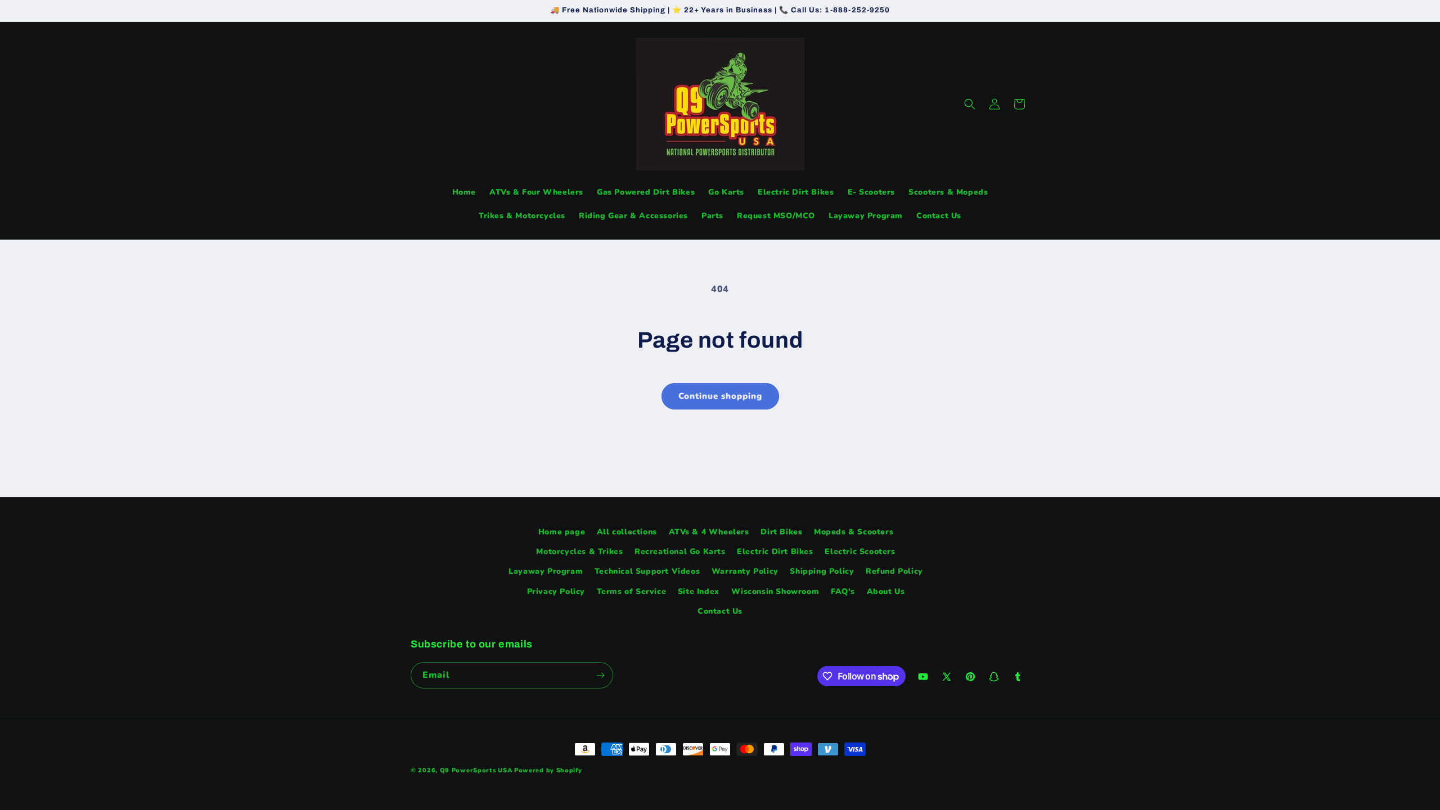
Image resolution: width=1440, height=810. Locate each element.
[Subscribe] (600, 675)
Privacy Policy (556, 591)
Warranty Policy (745, 571)
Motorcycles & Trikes (579, 551)
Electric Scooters (860, 551)
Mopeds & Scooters (853, 531)
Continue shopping (720, 396)
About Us (886, 591)
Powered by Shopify (548, 770)
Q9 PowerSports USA (476, 770)
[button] (969, 104)
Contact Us (720, 611)
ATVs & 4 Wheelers (709, 531)
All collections (627, 531)
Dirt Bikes (781, 531)
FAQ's (843, 591)
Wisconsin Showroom (775, 591)
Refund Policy (894, 571)
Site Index (698, 591)
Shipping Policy (822, 571)
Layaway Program (545, 571)
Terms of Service (632, 591)
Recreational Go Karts (680, 551)
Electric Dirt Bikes (775, 551)
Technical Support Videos (647, 571)
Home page (561, 531)
